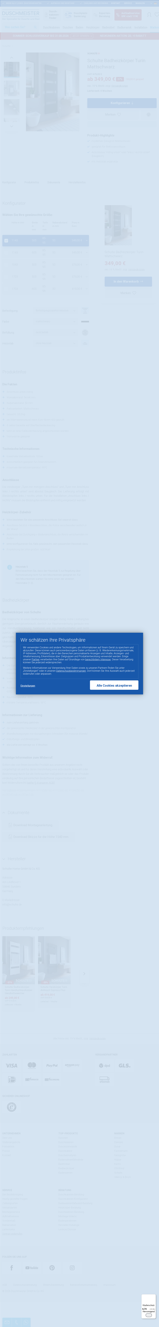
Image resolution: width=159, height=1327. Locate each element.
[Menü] (154, 1296)
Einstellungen (27, 685)
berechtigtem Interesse (98, 659)
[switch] (149, 1315)
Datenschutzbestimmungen (71, 670)
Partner (36, 659)
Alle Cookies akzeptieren (114, 685)
